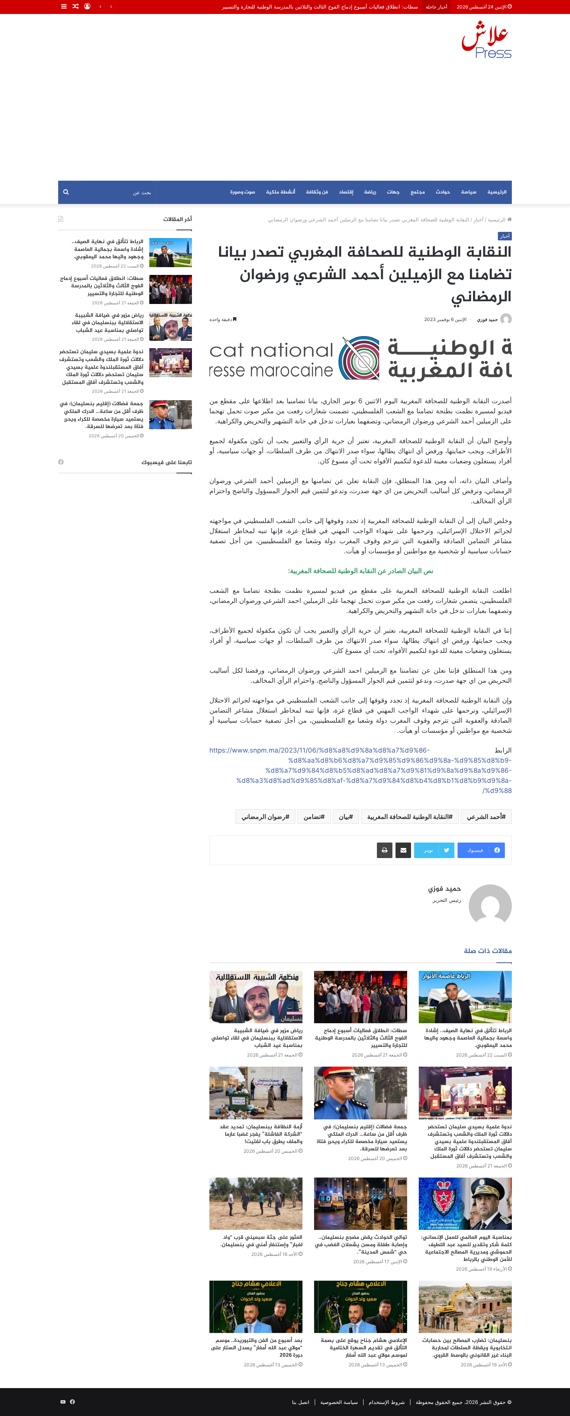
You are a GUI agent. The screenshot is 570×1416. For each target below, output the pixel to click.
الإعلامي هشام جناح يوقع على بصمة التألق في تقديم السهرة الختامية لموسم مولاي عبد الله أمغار (364, 1348)
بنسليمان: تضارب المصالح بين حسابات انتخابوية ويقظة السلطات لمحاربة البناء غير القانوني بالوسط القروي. (467, 1348)
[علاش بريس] (486, 39)
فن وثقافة (317, 192)
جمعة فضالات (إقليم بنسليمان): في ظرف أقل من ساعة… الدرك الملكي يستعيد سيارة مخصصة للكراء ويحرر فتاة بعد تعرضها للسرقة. (362, 1138)
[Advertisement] (285, 122)
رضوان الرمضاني (263, 816)
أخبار (478, 219)
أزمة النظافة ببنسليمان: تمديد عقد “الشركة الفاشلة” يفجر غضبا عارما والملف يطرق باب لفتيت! (260, 1134)
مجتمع (418, 192)
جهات (393, 192)
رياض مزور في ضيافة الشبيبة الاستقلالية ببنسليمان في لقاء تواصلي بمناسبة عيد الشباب (256, 1038)
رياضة (370, 192)
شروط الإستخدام (387, 1402)
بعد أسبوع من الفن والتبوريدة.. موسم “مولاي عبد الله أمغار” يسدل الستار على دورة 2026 (256, 1348)
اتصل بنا (300, 1402)
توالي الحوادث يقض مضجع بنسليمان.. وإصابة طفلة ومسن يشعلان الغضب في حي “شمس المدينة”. (360, 1245)
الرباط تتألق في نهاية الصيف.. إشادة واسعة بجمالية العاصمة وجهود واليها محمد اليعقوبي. (468, 1038)
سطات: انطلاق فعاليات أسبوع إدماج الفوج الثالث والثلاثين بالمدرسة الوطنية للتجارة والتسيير (320, 6)
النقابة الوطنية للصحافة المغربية (408, 816)
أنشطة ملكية (280, 192)
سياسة (469, 192)
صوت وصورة (242, 192)
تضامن (312, 816)
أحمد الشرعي (484, 816)
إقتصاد (346, 192)
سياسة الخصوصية (339, 1402)
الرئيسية (496, 192)
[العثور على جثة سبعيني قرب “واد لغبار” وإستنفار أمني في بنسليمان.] (255, 1204)
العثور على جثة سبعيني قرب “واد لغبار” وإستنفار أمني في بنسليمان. (261, 1241)
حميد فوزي (487, 319)
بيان (344, 816)
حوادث (443, 192)
